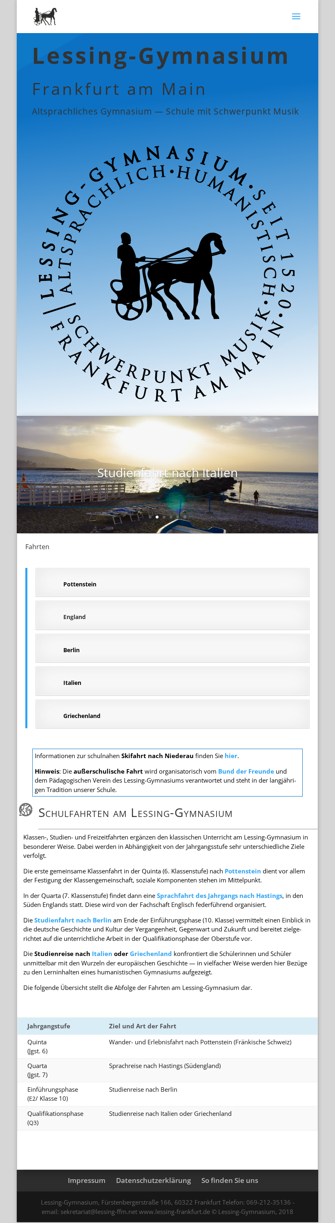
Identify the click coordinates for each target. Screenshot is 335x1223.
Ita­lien (102, 953)
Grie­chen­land (151, 953)
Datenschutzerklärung (153, 1180)
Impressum (86, 1180)
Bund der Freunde (246, 771)
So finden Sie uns (229, 1180)
